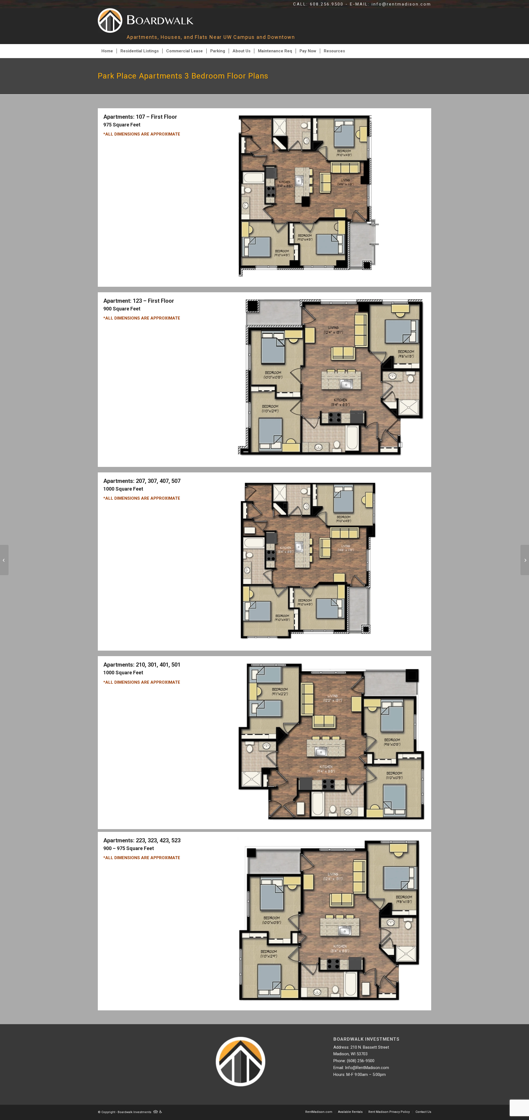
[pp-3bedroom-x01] (331, 820)
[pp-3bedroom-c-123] (331, 457)
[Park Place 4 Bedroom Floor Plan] (524, 560)
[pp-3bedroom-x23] (329, 1001)
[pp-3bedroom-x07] (308, 641)
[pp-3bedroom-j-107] (308, 277)
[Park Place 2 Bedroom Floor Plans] (4, 560)
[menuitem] (107, 51)
